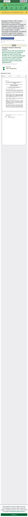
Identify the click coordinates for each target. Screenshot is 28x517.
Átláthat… (16, 8)
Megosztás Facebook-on (8, 38)
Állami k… (26, 9)
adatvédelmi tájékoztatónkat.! (17, 511)
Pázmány (21, 9)
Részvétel (11, 8)
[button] (26, 12)
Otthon (1, 8)
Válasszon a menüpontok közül (13, 12)
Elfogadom (14, 514)
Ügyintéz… (6, 8)
